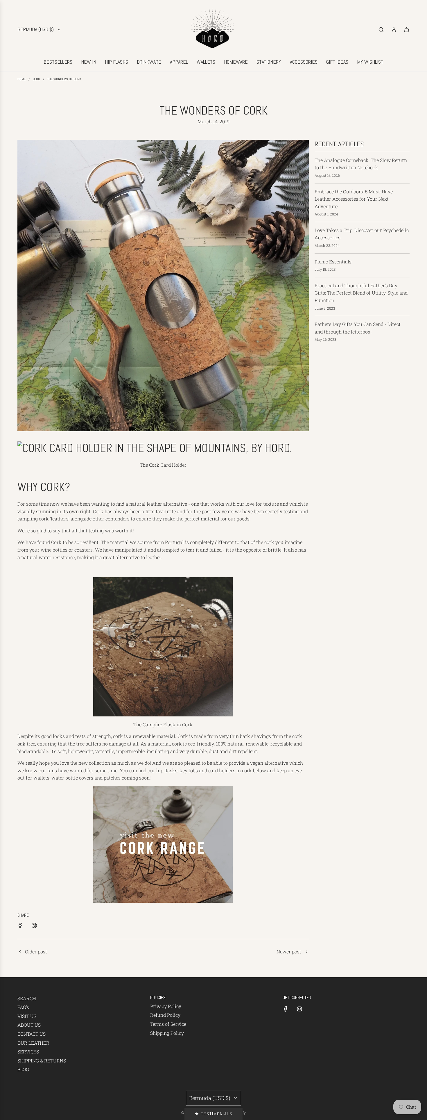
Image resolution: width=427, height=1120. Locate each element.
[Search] (381, 29)
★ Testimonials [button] (213, 1114)
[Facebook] (285, 1009)
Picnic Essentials (333, 261)
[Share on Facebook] (20, 926)
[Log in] (393, 29)
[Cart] (406, 29)
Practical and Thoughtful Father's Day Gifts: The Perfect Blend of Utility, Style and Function (361, 292)
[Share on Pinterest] (34, 926)
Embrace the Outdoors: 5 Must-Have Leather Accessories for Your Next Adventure (354, 198)
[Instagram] (299, 1009)
